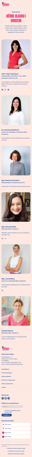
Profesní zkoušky (6, 373)
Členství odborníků (7, 383)
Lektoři (3, 387)
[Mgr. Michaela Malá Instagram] (2, 238)
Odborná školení (6, 376)
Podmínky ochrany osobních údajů (16, 448)
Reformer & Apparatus (8, 380)
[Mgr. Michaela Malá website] (5, 238)
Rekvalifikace (5, 369)
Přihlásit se (6, 415)
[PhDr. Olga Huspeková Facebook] (2, 90)
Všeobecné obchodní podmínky (16, 453)
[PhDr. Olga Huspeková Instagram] (5, 90)
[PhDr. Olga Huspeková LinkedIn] (8, 90)
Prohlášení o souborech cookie (16, 451)
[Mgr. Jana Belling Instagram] (2, 290)
